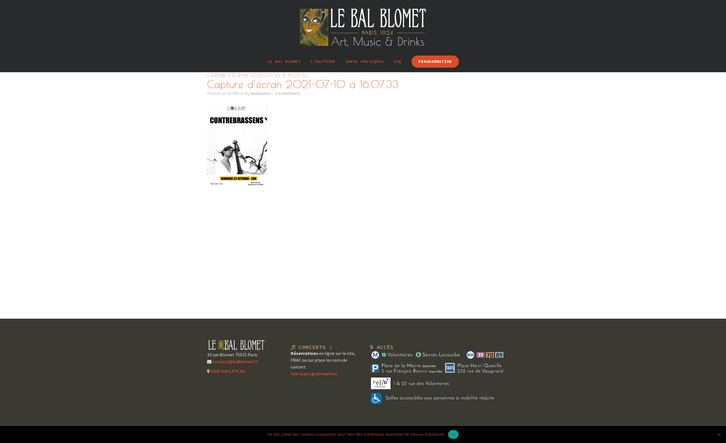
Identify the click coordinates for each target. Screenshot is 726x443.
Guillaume (260, 93)
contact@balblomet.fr (235, 361)
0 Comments (287, 93)
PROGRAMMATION (435, 61)
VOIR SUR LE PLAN (227, 371)
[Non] (719, 434)
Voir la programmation (314, 373)
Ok (453, 434)
